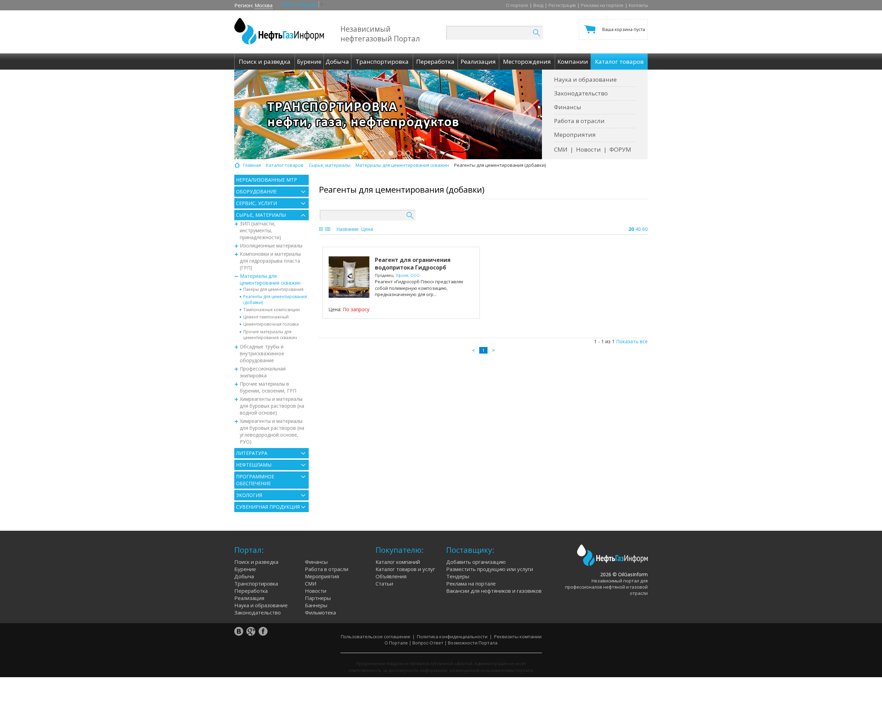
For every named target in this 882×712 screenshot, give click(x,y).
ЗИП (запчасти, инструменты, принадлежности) (260, 230)
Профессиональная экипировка (263, 372)
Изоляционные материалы (271, 245)
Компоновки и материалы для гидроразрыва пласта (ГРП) (270, 261)
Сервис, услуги (256, 203)
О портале (517, 5)
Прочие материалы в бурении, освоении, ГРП (268, 387)
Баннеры (316, 605)
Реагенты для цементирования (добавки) (275, 299)
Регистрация (562, 5)
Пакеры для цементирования (273, 289)
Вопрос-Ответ (427, 643)
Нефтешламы (253, 464)
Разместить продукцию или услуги (489, 569)
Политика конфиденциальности (452, 636)
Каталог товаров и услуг (405, 569)
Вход (538, 5)
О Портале (396, 643)
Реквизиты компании (518, 636)
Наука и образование (585, 79)
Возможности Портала (473, 643)
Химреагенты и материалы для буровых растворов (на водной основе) (272, 406)
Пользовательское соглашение (375, 636)
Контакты (638, 5)
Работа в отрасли (579, 121)
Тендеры (457, 576)
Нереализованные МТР (266, 179)
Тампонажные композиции (271, 310)
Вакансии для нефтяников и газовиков (494, 590)
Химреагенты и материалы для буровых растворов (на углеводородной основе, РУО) (272, 431)
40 (638, 229)
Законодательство (581, 93)
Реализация (249, 597)
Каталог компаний (398, 561)
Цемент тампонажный (266, 317)
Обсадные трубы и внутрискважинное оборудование (262, 353)
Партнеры (318, 597)
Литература (251, 453)
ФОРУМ (620, 149)
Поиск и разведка (256, 561)
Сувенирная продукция (268, 507)
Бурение (245, 569)
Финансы (567, 107)
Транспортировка (256, 583)
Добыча (244, 576)
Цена (367, 229)
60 (645, 229)
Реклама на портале (602, 5)
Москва (264, 5)
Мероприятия (575, 135)
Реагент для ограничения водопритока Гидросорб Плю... (413, 267)
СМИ (560, 149)
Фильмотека (320, 612)
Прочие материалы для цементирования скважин (270, 334)
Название (347, 229)
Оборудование (256, 191)
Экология (249, 495)
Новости (588, 149)
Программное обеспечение (255, 480)
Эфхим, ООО (408, 275)
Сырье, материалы (261, 215)
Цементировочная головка (271, 324)
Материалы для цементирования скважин (270, 279)
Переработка (251, 590)
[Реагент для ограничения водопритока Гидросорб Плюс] (349, 277)
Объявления (391, 576)
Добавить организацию (476, 561)
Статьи (384, 583)
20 (631, 229)
